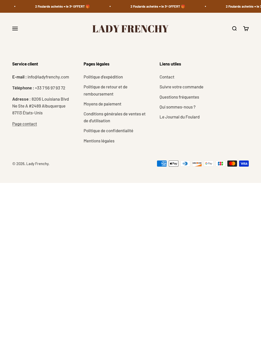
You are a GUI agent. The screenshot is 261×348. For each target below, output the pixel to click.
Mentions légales (99, 140)
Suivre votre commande (181, 86)
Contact (167, 76)
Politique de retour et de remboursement (105, 90)
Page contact (24, 123)
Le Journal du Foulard (180, 116)
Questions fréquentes (179, 96)
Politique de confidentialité (108, 130)
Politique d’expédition (103, 76)
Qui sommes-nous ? (177, 106)
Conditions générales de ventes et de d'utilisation (115, 117)
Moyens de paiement (102, 103)
